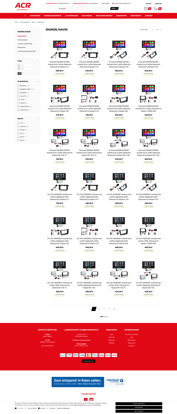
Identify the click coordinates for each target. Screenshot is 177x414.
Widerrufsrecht (131, 340)
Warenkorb (111, 340)
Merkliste (111, 343)
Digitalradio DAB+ (27, 89)
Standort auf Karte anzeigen (82, 340)
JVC (22, 123)
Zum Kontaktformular (47, 346)
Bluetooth (25, 86)
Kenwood (24, 126)
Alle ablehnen (139, 407)
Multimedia (87, 16)
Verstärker (135, 16)
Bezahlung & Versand (131, 334)
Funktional (52, 408)
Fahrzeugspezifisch (52, 16)
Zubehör (148, 16)
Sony (23, 133)
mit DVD (24, 103)
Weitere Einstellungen (63, 408)
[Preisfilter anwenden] (20, 73)
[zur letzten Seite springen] (114, 309)
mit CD (23, 99)
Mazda (33, 22)
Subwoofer (121, 16)
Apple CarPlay (26, 106)
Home (16, 22)
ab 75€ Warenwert (85, 3)
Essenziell (21, 408)
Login (111, 334)
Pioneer (24, 130)
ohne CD (24, 96)
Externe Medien (32, 408)
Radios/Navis (40, 22)
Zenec (23, 140)
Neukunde (111, 337)
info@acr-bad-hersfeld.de (122, 3)
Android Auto (25, 110)
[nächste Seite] (109, 309)
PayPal (43, 408)
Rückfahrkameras (104, 16)
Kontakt (148, 3)
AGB (131, 337)
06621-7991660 (47, 336)
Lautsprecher (71, 16)
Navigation (24, 92)
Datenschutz (131, 343)
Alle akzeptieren (139, 411)
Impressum (131, 346)
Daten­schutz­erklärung (80, 405)
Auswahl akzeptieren (139, 404)
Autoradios (35, 16)
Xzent (23, 137)
